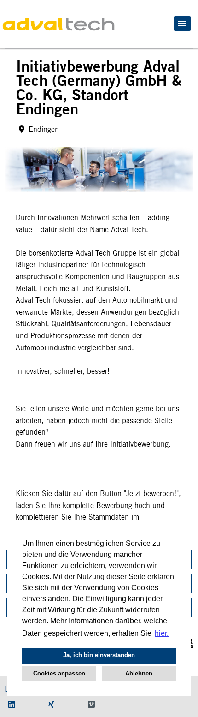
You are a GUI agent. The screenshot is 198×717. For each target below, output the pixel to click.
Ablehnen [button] (138, 673)
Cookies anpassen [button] (59, 673)
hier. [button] (162, 633)
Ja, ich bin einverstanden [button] (99, 654)
